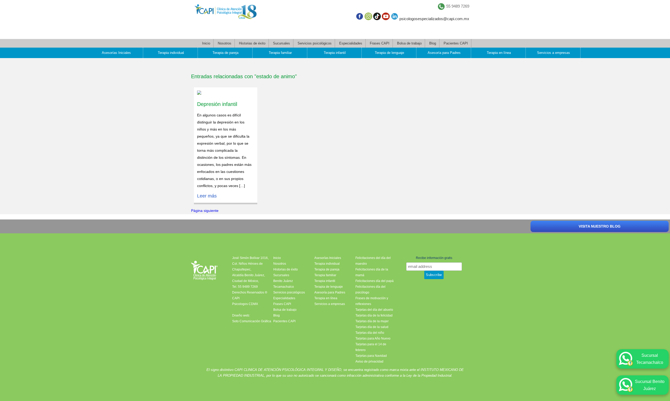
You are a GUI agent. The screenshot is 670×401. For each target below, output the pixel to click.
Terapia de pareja (225, 53)
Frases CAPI (379, 43)
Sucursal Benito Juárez (650, 385)
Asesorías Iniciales (116, 53)
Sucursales (281, 43)
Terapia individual (171, 53)
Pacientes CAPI (456, 43)
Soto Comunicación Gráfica (251, 321)
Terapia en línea (499, 53)
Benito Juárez (283, 281)
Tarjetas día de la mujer (372, 321)
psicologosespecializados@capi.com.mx (434, 18)
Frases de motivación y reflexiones (371, 301)
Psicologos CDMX (245, 304)
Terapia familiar (280, 53)
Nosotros (224, 43)
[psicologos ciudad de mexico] (225, 13)
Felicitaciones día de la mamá (371, 272)
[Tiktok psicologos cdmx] (377, 17)
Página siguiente (205, 210)
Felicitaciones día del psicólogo (370, 289)
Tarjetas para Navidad (371, 356)
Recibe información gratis (434, 258)
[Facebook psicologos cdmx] (359, 17)
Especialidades (350, 43)
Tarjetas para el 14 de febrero (370, 347)
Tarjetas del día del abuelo (374, 310)
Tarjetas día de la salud (371, 327)
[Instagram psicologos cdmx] (368, 17)
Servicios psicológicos (315, 43)
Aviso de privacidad (369, 361)
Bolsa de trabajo (409, 43)
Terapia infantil (335, 53)
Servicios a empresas (553, 53)
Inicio (206, 43)
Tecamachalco (283, 287)
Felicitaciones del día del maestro (373, 261)
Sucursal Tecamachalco (649, 359)
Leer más (207, 196)
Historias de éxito (252, 43)
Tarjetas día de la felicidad (374, 315)
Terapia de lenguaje (389, 53)
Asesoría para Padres (444, 53)
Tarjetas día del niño (369, 333)
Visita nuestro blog (600, 226)
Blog (432, 43)
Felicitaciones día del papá (374, 281)
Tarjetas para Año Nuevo (372, 338)
